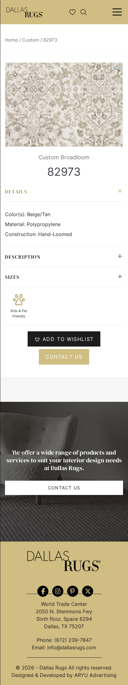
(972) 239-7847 (73, 640)
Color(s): (16, 214)
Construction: (21, 234)
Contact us (64, 357)
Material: (16, 224)
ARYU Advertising (95, 675)
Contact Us (64, 487)
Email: (39, 647)
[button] (117, 68)
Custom (30, 40)
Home (11, 40)
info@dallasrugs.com (71, 647)
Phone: (45, 640)
